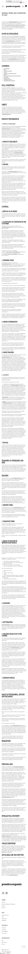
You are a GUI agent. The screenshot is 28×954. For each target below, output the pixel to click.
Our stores (4, 929)
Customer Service (5, 915)
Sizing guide (4, 918)
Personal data (6, 78)
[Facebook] (3, 893)
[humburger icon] (3, 6)
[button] (3, 953)
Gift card (3, 907)
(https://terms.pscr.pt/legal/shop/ (12, 251)
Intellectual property (8, 79)
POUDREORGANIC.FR (13, 21)
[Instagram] (6, 893)
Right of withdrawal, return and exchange (12, 75)
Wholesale (4, 920)
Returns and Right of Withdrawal (8, 904)
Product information (8, 70)
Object (5, 69)
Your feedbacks (5, 931)
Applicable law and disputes (9, 80)
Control (5, 72)
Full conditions (7, 68)
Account (3, 902)
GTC (3, 940)
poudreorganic (8, 951)
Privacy (3, 944)
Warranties (6, 77)
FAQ (2, 916)
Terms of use (4, 942)
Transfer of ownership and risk (10, 73)
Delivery (5, 74)
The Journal (4, 933)
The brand (4, 927)
